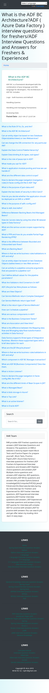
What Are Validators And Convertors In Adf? (20, 282)
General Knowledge (24, 635)
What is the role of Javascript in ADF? (17, 159)
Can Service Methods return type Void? (18, 300)
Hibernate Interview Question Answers (24, 657)
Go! (39, 421)
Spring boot (24, 589)
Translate (40, 6)
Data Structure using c (24, 564)
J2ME (24, 630)
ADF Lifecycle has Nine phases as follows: (19, 287)
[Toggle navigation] (5, 4)
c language (24, 555)
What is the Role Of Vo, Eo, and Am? (17, 126)
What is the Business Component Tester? (19, 319)
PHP (24, 599)
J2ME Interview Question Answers (24, 633)
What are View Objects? (12, 291)
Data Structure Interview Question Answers (24, 567)
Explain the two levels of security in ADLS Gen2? (22, 192)
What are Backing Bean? (12, 249)
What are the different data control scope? (20, 175)
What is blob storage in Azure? (15, 392)
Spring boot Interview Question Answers (24, 548)
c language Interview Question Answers (24, 557)
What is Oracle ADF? (10, 406)
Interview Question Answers (24, 653)
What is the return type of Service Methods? (21, 305)
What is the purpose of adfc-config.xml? (19, 203)
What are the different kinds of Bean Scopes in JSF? (23, 383)
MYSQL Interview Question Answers (24, 596)
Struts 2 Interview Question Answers (25, 628)
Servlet (24, 660)
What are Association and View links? (18, 323)
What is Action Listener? (12, 371)
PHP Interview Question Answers (24, 614)
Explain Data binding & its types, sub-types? (20, 154)
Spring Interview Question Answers (24, 623)
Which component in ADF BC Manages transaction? (24, 359)
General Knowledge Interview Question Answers (24, 582)
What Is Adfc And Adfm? (12, 208)
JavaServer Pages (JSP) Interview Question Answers (24, 618)
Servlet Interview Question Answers (24, 662)
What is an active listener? (13, 401)
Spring (24, 621)
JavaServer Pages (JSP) (24, 616)
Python (24, 550)
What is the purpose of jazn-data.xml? (18, 187)
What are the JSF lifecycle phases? (16, 348)
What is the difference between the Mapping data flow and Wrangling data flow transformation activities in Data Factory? (23, 331)
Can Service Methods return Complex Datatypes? (23, 296)
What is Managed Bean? (12, 387)
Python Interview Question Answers (24, 552)
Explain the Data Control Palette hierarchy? (20, 150)
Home (6, 65)
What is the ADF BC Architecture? (18, 78)
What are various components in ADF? (18, 314)
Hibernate (24, 655)
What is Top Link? (9, 397)
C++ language (24, 560)
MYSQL (24, 594)
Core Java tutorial (24, 650)
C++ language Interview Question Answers (24, 562)
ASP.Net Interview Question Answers (24, 591)
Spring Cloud (24, 584)
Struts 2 (24, 626)
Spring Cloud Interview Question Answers (25, 587)
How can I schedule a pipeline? (15, 309)
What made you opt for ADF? (14, 163)
